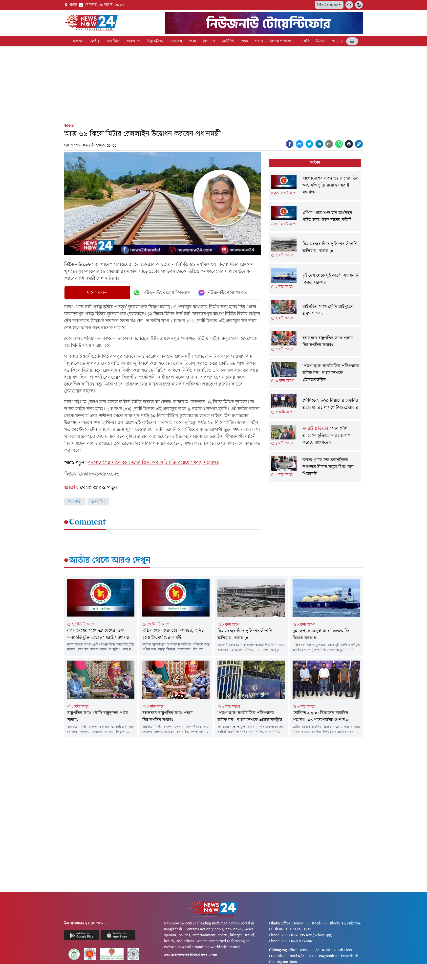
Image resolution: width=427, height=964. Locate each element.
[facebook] (290, 144)
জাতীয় (95, 41)
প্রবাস (259, 41)
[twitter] (309, 144)
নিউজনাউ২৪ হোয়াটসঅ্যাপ (166, 293)
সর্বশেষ (78, 41)
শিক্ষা (244, 41)
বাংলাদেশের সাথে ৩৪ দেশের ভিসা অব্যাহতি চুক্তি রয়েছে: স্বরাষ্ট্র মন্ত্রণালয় (153, 462)
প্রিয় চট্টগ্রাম (155, 41)
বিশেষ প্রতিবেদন (282, 41)
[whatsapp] (339, 144)
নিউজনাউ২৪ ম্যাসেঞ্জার (227, 293)
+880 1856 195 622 (297, 935)
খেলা (192, 41)
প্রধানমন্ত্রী (75, 501)
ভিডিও (320, 41)
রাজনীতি (113, 41)
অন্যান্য (337, 41)
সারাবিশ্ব (176, 41)
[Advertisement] (213, 83)
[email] (329, 144)
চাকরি (304, 41)
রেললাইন (98, 501)
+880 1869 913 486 (297, 941)
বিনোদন (209, 41)
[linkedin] (319, 144)
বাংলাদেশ (133, 41)
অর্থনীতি (228, 41)
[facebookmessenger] (299, 144)
